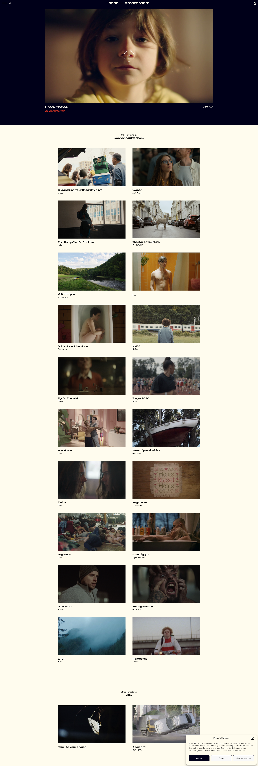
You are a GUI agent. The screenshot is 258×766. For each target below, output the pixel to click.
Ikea (134, 295)
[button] (252, 738)
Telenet (61, 610)
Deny (221, 758)
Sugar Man (139, 503)
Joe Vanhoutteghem (55, 111)
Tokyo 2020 (140, 398)
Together (64, 555)
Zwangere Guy (142, 607)
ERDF (61, 659)
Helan (60, 245)
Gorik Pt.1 (136, 610)
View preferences (243, 758)
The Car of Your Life (146, 242)
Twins (62, 502)
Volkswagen (137, 245)
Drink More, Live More (73, 346)
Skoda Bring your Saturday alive (80, 190)
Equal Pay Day (138, 558)
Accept (199, 758)
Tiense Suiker (138, 506)
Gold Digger (140, 555)
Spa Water (62, 349)
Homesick (139, 659)
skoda (60, 193)
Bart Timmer (137, 750)
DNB (60, 505)
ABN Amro (136, 193)
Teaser (135, 662)
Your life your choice (72, 747)
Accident (139, 747)
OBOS (60, 401)
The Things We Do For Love (76, 242)
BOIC (134, 401)
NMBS (136, 346)
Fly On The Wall (68, 398)
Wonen (137, 190)
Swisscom (136, 453)
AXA (211, 107)
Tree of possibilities (146, 451)
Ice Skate (65, 451)
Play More (65, 607)
